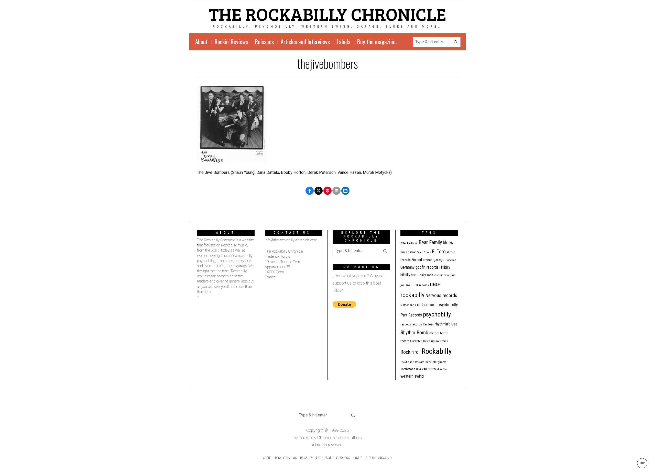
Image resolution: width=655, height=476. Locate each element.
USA (418, 369)
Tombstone (407, 369)
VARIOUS (427, 369)
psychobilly (437, 314)
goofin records (427, 267)
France (427, 260)
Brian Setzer (408, 252)
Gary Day (450, 260)
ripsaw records (439, 341)
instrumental (442, 275)
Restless (428, 324)
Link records (421, 285)
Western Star (440, 369)
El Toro (439, 251)
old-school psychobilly (437, 304)
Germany (407, 267)
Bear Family (430, 242)
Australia (412, 243)
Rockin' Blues (423, 362)
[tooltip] (309, 191)
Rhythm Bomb (414, 333)
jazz (453, 275)
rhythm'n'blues (446, 324)
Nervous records (441, 295)
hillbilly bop (408, 275)
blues (448, 242)
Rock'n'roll (410, 352)
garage (438, 259)
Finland (417, 260)
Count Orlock (424, 252)
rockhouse (407, 362)
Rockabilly (437, 351)
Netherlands (408, 305)
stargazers (439, 362)
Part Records (411, 315)
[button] (456, 42)
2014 (403, 243)
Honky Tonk (425, 275)
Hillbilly (445, 267)
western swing (412, 376)
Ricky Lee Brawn (421, 341)
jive (402, 285)
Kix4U (409, 285)
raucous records (411, 324)
